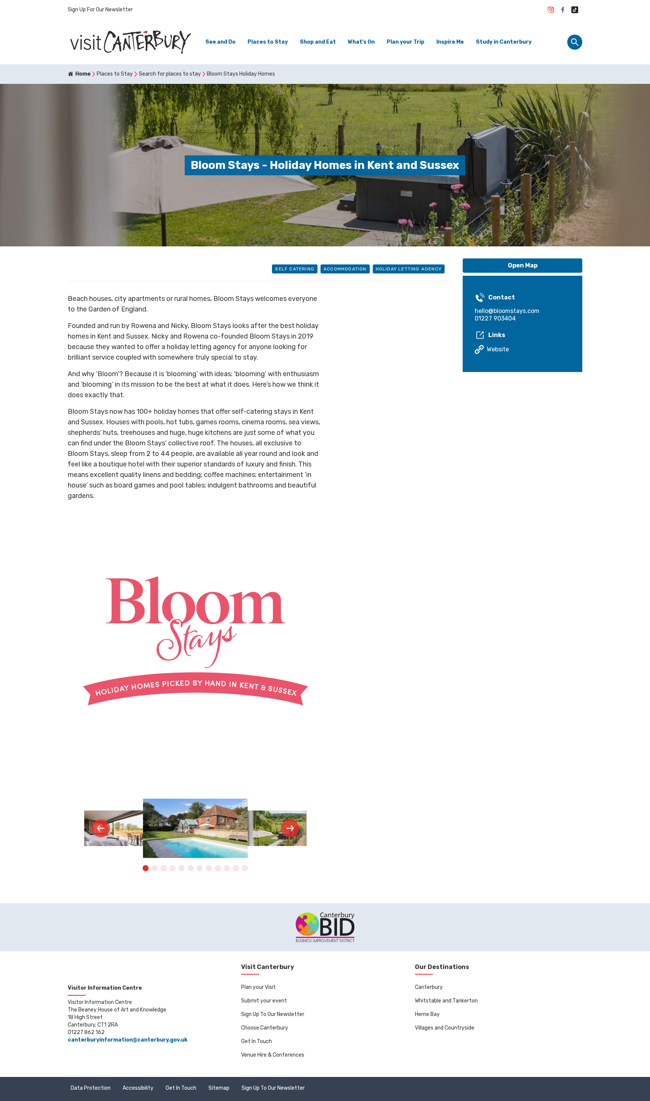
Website (498, 349)
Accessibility (138, 1088)
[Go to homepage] (130, 42)
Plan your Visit (258, 987)
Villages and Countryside (444, 1028)
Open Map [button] (523, 265)
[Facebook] (563, 9)
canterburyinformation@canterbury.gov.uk (127, 1040)
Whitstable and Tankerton (446, 1001)
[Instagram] (551, 9)
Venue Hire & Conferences (272, 1055)
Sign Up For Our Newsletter (100, 9)
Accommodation (345, 269)
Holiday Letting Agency (409, 269)
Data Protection (91, 1088)
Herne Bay (427, 1014)
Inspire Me (450, 42)
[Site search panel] (574, 42)
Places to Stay (268, 42)
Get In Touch (256, 1041)
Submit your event (264, 1001)
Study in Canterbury (504, 42)
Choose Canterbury (264, 1028)
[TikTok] (575, 9)
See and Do (220, 42)
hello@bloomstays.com (507, 310)
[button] (101, 828)
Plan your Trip (405, 42)
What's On (361, 42)
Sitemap (218, 1088)
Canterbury (429, 987)
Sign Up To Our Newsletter (272, 1014)
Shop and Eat (318, 42)
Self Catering (294, 269)
